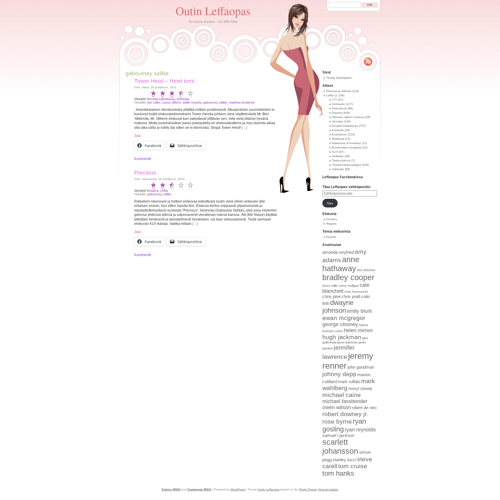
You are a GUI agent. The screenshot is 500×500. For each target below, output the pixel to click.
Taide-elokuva (341, 160)
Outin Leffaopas (213, 10)
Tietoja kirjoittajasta (339, 77)
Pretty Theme (308, 489)
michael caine (341, 394)
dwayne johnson (338, 306)
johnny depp (339, 374)
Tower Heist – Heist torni (164, 81)
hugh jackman (341, 337)
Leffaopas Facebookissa (342, 177)
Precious (145, 173)
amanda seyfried (338, 252)
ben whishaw (366, 270)
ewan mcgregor (343, 318)
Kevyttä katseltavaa (161, 99)
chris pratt (350, 296)
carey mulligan (349, 285)
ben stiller (153, 102)
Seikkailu (338, 156)
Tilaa (330, 203)
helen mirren (358, 330)
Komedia (183, 99)
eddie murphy (192, 102)
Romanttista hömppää (346, 147)
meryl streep (360, 388)
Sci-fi (335, 151)
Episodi (331, 236)
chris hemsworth (356, 291)
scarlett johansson (340, 446)
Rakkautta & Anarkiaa (346, 143)
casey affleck (171, 102)
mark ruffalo (349, 381)
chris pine (331, 296)
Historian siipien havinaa (348, 117)
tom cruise (352, 466)
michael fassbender (344, 401)
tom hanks (338, 473)
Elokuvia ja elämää (338, 91)
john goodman (361, 367)
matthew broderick (242, 102)
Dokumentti (339, 108)
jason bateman (347, 342)
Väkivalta (338, 169)
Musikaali (338, 138)
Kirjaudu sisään (328, 489)
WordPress (238, 489)
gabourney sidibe (215, 102)
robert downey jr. (345, 414)
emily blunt (359, 311)
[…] (244, 128)
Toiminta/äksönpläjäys (346, 164)
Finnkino (331, 219)
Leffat (164, 190)
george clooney (340, 324)
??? (334, 99)
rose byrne (337, 421)
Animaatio (338, 104)
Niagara (331, 223)
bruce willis (330, 285)
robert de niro (364, 407)
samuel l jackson (338, 435)
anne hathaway (340, 264)
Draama (153, 190)
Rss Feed (368, 61)
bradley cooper (348, 277)
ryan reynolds (360, 430)
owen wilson (336, 407)
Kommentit (142, 159)
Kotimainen (339, 134)
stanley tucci (344, 459)
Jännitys (337, 121)
